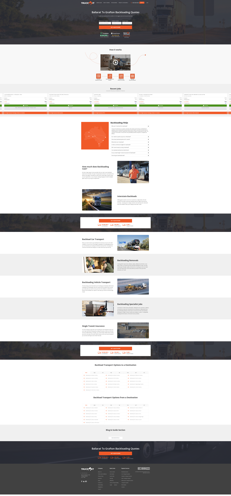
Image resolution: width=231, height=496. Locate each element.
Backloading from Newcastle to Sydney (92, 387)
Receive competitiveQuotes (110, 80)
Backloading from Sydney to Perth (113, 410)
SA (119, 372)
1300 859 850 (135, 2)
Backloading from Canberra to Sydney (92, 378)
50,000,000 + (105, 224)
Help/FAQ (111, 480)
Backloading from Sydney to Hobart (91, 413)
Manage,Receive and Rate (132, 80)
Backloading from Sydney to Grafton (113, 419)
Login (111, 484)
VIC (103, 372)
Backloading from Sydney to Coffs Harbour (92, 422)
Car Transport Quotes (125, 474)
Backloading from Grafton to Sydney (113, 387)
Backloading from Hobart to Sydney (91, 381)
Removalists (123, 484)
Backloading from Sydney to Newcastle (92, 419)
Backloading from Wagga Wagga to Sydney (136, 384)
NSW (86, 372)
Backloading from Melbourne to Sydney (136, 375)
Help (147, 2)
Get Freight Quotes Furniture (10, 112)
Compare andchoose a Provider (121, 80)
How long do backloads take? (118, 155)
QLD (94, 372)
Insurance (100, 478)
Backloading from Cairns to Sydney (135, 381)
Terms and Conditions (102, 474)
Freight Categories (123, 2)
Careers (99, 489)
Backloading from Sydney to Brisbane (114, 407)
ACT (136, 372)
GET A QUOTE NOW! (115, 27)
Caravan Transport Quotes (126, 476)
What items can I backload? (118, 142)
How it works (112, 471)
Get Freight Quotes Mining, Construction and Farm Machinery (62, 112)
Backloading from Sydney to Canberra (92, 410)
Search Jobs (99, 2)
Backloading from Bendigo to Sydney (113, 384)
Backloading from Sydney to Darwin (135, 410)
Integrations (100, 487)
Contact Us (100, 482)
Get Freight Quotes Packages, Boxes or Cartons (104, 112)
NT (144, 372)
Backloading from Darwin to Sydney (135, 378)
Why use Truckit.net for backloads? (119, 126)
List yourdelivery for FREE (98, 80)
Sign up (115, 484)
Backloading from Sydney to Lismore (136, 419)
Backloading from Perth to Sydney (113, 378)
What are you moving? (103, 21)
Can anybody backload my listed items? (120, 150)
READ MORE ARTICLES (115, 437)
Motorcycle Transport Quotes (127, 480)
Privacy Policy (100, 476)
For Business (114, 2)
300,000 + (117, 224)
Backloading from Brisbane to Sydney (114, 375)
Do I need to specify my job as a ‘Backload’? (121, 136)
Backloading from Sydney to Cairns (135, 413)
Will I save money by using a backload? (120, 147)
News (99, 480)
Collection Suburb (115, 21)
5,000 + (128, 224)
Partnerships (100, 484)
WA (111, 372)
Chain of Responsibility (114, 482)
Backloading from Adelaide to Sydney (92, 375)
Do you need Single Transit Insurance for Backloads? (123, 152)
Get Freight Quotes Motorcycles (146, 112)
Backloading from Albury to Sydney (91, 384)
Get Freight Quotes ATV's (189, 112)
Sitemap (111, 478)
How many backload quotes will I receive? (121, 139)
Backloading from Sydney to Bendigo (113, 416)
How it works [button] (106, 2)
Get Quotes (112, 474)
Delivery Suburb (125, 21)
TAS (128, 372)
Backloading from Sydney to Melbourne (136, 407)
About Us (100, 471)
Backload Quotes (124, 471)
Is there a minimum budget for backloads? (121, 144)
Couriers (123, 487)
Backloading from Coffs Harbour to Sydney (92, 390)
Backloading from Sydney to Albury (91, 416)
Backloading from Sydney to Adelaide (92, 407)
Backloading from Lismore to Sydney (136, 387)
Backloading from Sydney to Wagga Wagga (136, 416)
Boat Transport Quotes (126, 478)
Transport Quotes (124, 482)
